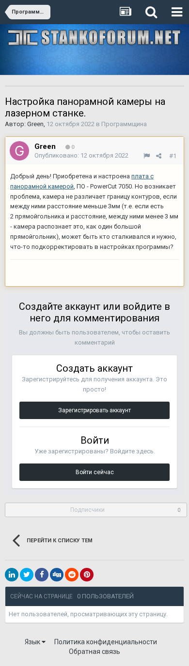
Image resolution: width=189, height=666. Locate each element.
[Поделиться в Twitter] (26, 574)
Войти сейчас (95, 472)
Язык (33, 642)
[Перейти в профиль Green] (19, 150)
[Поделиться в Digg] (56, 574)
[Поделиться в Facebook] (41, 574)
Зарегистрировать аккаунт (94, 410)
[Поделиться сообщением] (158, 155)
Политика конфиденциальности (105, 642)
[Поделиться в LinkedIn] (11, 574)
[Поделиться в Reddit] (72, 574)
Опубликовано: (81, 155)
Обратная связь (94, 651)
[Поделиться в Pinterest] (87, 574)
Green (35, 124)
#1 (172, 155)
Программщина (124, 124)
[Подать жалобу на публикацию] (146, 155)
